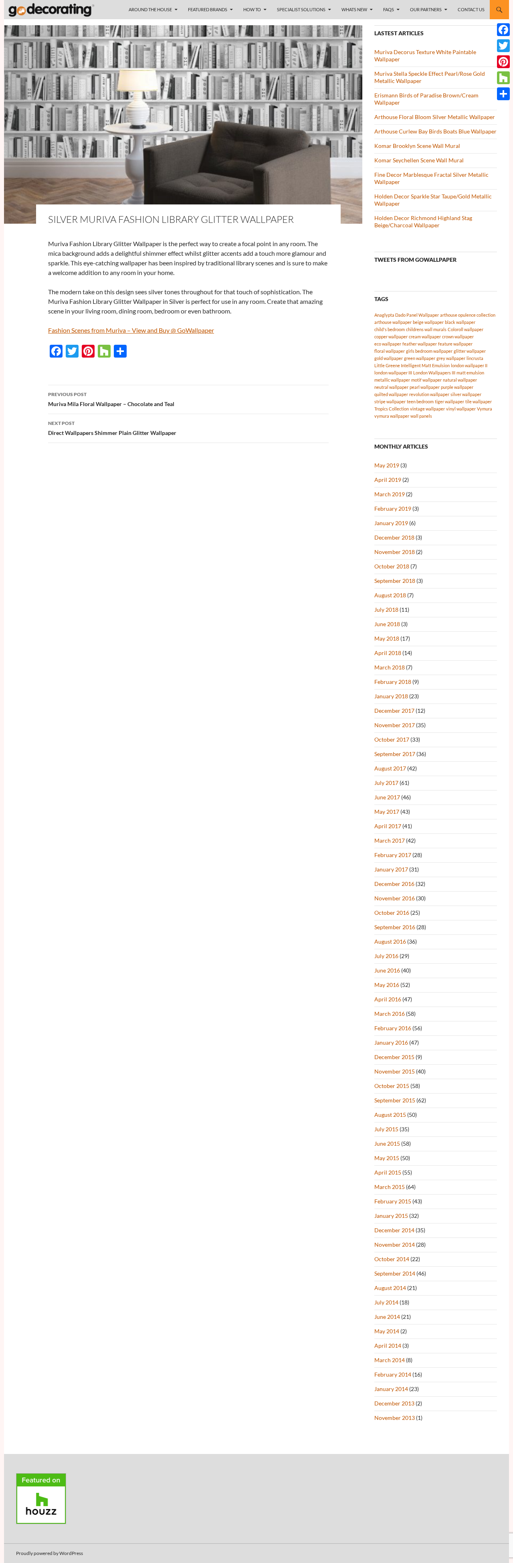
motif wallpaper (426, 379)
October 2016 (391, 912)
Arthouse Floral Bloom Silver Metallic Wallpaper (434, 116)
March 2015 (389, 1186)
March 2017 (389, 840)
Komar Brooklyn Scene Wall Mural (417, 145)
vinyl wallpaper (461, 408)
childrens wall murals (426, 329)
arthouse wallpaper (393, 322)
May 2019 (386, 465)
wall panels (421, 416)
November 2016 (394, 898)
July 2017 (386, 782)
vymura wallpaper (391, 416)
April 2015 (387, 1172)
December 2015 (394, 1056)
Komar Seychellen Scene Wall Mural (419, 160)
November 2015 (394, 1071)
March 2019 (389, 494)
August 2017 (390, 768)
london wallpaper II (469, 365)
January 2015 (391, 1215)
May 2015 (386, 1158)
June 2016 (387, 970)
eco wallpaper (387, 343)
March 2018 (389, 667)
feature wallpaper (455, 343)
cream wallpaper (425, 336)
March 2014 (389, 1360)
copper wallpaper (391, 336)
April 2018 (387, 652)
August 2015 (390, 1114)
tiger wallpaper (449, 401)
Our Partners (426, 9)
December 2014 (394, 1230)
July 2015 (386, 1129)
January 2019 (391, 523)
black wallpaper (460, 322)
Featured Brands (207, 9)
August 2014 (390, 1287)
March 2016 (389, 1013)
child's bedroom (389, 329)
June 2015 (387, 1143)
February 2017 (392, 854)
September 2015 (394, 1100)
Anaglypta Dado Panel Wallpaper (406, 314)
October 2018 (391, 566)
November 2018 (394, 551)
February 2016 (392, 1028)
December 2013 (394, 1403)
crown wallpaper (458, 336)
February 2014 (392, 1374)
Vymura (484, 408)
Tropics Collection (391, 408)
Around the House (150, 9)
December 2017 (394, 710)
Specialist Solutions (301, 9)
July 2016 (386, 955)
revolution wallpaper (429, 394)
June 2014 (387, 1316)
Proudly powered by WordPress (49, 1553)
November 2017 (394, 725)
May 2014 (386, 1331)
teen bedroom (420, 401)
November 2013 (394, 1417)
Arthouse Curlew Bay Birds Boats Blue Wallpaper (435, 131)
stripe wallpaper (390, 401)
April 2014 (387, 1345)
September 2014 (394, 1273)
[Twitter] (503, 46)
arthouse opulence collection (467, 314)
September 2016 (394, 927)
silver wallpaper (465, 394)
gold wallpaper (388, 358)
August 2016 (390, 941)
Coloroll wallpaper (465, 329)
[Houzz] (503, 78)
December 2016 (394, 883)
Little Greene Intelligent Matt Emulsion (412, 365)
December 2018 (394, 537)
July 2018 (386, 609)
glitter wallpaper (470, 351)
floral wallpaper (389, 351)
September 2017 (394, 753)
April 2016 (387, 999)
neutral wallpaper (391, 387)
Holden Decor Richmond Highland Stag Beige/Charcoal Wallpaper (423, 221)
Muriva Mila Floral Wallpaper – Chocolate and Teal (111, 399)
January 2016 (391, 1042)
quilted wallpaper (391, 394)
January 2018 (391, 696)
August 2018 (390, 595)
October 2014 (391, 1259)
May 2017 (386, 811)
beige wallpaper (428, 322)
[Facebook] (503, 30)
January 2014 (391, 1388)
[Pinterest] (503, 62)
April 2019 (387, 479)
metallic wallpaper (392, 379)
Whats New (354, 9)
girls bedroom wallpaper (429, 351)
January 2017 (391, 869)
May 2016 (386, 984)
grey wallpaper (450, 358)
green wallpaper (419, 358)
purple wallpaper (457, 387)
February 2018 (392, 681)
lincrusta (475, 358)
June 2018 (387, 624)
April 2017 (387, 826)
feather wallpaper (419, 343)
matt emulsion (470, 372)
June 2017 (387, 797)
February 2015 (392, 1201)
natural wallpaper (460, 379)
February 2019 (392, 508)
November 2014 (394, 1244)
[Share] (503, 94)
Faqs (388, 9)
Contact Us (471, 9)
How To (252, 9)
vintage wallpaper (427, 408)
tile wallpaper (478, 401)
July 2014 (386, 1302)
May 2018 (386, 638)
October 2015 (391, 1085)
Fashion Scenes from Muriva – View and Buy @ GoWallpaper (131, 330)
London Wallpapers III (434, 372)
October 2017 (391, 739)
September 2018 (394, 580)
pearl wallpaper (425, 387)
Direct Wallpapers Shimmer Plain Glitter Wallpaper (112, 428)
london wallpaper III (393, 372)
